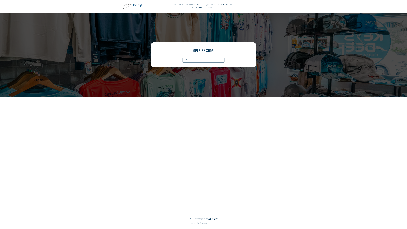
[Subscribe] (221, 60)
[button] (276, 6)
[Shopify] (213, 219)
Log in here (212, 223)
